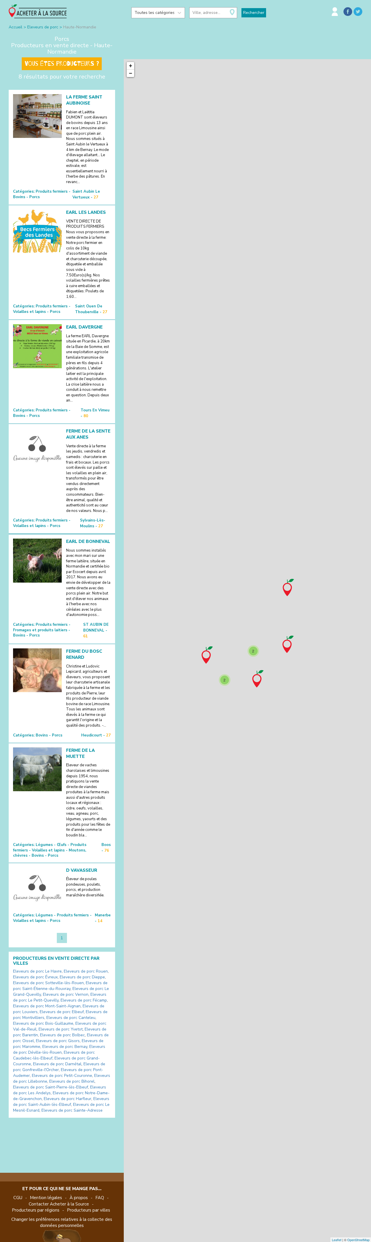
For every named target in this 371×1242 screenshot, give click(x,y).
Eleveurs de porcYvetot (61, 1029)
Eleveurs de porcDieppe (82, 977)
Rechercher (253, 12)
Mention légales (46, 1198)
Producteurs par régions (35, 1210)
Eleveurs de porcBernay (64, 1046)
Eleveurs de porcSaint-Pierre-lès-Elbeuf (50, 1087)
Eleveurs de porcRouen (86, 971)
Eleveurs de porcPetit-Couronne (62, 1075)
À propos (79, 1198)
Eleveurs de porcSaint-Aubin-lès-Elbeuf (61, 1101)
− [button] (130, 73)
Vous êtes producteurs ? (62, 63)
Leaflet (336, 1239)
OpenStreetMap (358, 1239)
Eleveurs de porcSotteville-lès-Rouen (48, 983)
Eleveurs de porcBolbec (62, 1035)
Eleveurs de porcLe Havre (37, 971)
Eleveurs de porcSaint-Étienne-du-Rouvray (60, 985)
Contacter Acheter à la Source (59, 1204)
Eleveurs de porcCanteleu (70, 1017)
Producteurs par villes (88, 1210)
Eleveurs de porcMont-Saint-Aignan (47, 1006)
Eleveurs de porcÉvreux (35, 977)
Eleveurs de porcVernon (65, 994)
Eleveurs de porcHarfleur (67, 1098)
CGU (17, 1198)
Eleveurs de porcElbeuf (62, 1012)
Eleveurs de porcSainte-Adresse (72, 1110)
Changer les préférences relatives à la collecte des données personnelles (61, 1222)
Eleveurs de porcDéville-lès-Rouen (59, 1049)
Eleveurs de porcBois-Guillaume (43, 1023)
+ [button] (130, 66)
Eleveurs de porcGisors (58, 1041)
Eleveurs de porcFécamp (84, 1000)
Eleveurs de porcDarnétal (57, 1064)
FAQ (99, 1198)
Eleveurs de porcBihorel (71, 1081)
